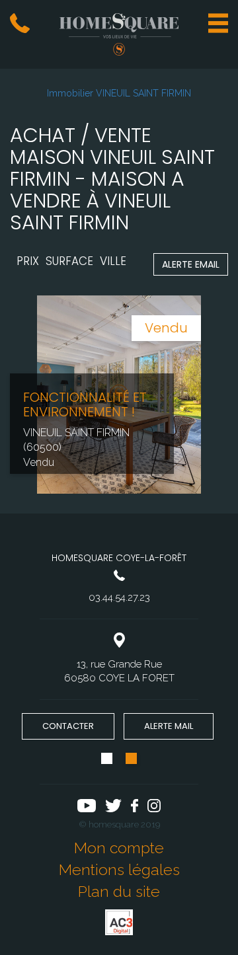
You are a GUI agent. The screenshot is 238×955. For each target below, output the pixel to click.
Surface (69, 261)
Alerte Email (190, 264)
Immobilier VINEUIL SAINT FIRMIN (119, 93)
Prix (28, 261)
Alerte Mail (168, 726)
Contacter (68, 726)
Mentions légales (119, 869)
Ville (113, 261)
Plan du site (119, 891)
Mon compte (119, 848)
